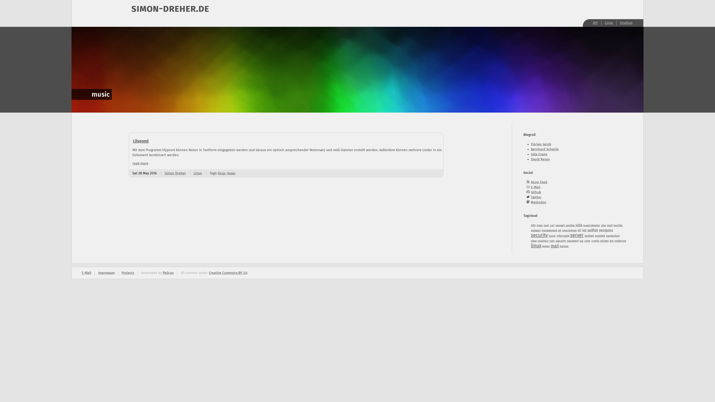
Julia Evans (539, 154)
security (539, 235)
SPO (533, 225)
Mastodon (538, 202)
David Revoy (540, 159)
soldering (620, 241)
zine (603, 225)
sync (552, 241)
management (549, 230)
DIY (595, 23)
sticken (604, 241)
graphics (543, 241)
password (573, 241)
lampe (546, 246)
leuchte (618, 225)
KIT (579, 230)
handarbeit (613, 235)
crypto (595, 241)
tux (581, 241)
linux (221, 173)
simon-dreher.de (170, 8)
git (559, 230)
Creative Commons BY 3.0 (228, 273)
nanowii (560, 225)
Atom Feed (539, 182)
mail (555, 245)
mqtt (610, 225)
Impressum (106, 273)
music (231, 173)
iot (584, 230)
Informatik (563, 235)
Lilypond (141, 141)
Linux (609, 23)
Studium (626, 23)
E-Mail (535, 187)
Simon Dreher (175, 173)
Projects (128, 273)
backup (564, 246)
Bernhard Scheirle (545, 149)
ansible (570, 225)
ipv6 (546, 225)
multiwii (589, 235)
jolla (579, 225)
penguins (606, 230)
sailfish (592, 230)
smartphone (569, 230)
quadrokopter (591, 225)
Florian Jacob (541, 144)
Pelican (168, 273)
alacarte (561, 241)
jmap (540, 225)
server (577, 235)
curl (552, 225)
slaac (534, 241)
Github (536, 192)
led (612, 241)
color (587, 241)
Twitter (536, 197)
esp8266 (600, 235)
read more (140, 163)
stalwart (536, 230)
